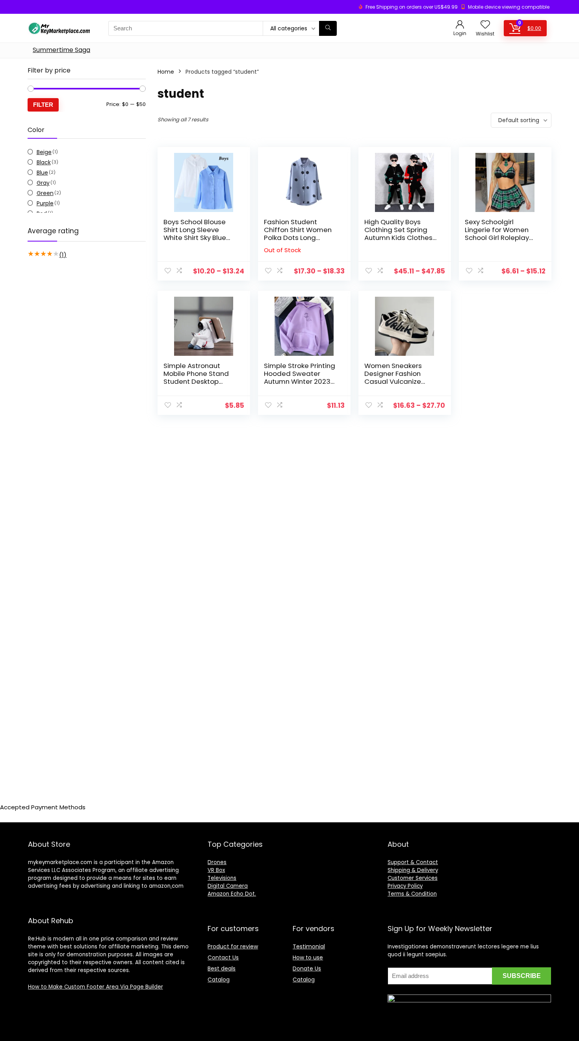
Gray (43, 183)
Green (45, 193)
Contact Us (223, 957)
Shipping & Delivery (413, 870)
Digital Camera (228, 886)
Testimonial (309, 946)
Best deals (222, 968)
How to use (308, 957)
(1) (63, 255)
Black (44, 162)
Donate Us (307, 968)
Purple (45, 203)
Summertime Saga (61, 49)
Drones (217, 862)
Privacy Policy (405, 886)
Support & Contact (413, 862)
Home (166, 72)
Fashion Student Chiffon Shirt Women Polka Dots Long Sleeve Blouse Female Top (300, 237)
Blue (42, 173)
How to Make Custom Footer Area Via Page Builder (95, 987)
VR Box (216, 870)
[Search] (328, 28)
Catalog (219, 979)
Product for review (233, 946)
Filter (43, 104)
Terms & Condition (412, 894)
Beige (44, 152)
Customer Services (413, 878)
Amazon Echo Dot (231, 894)
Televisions (222, 878)
